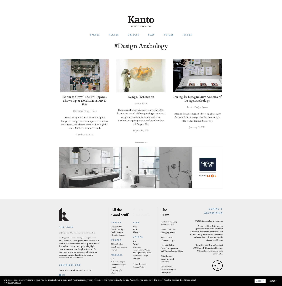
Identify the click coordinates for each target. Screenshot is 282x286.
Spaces (95, 35)
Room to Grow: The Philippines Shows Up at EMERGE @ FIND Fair (85, 100)
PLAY (136, 223)
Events (138, 103)
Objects (133, 35)
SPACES (116, 223)
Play (151, 35)
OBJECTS (117, 255)
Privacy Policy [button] (14, 282)
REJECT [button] (273, 281)
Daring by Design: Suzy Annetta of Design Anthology (197, 99)
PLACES (116, 240)
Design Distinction (141, 97)
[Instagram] (63, 275)
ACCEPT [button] (260, 281)
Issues (187, 35)
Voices (169, 35)
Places (114, 35)
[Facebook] (60, 275)
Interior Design (194, 107)
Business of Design (81, 111)
